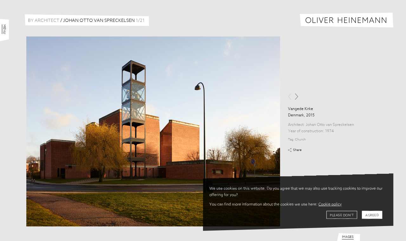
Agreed (372, 215)
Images (348, 236)
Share (297, 150)
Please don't (342, 215)
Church (300, 139)
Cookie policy (330, 204)
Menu (4, 29)
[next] (296, 97)
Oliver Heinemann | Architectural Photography (346, 20)
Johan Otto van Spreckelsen (330, 125)
